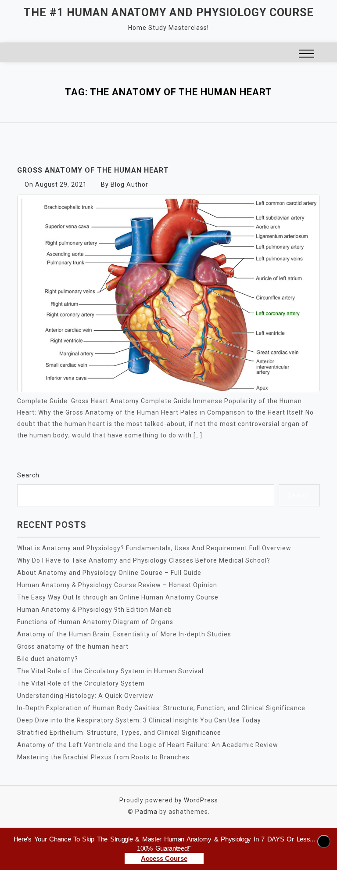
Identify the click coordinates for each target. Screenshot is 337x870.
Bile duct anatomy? (47, 658)
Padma (146, 811)
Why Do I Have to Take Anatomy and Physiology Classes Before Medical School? (143, 560)
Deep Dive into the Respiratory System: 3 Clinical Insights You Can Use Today (139, 720)
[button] (306, 54)
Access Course (164, 858)
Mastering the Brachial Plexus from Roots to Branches (103, 757)
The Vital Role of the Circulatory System (81, 683)
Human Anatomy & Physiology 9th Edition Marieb (94, 609)
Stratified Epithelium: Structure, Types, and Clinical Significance (119, 732)
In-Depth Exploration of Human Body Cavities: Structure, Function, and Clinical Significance (161, 707)
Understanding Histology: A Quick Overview (85, 695)
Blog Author (129, 184)
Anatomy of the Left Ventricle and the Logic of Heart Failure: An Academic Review (147, 744)
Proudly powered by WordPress (168, 800)
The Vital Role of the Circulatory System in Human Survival (110, 671)
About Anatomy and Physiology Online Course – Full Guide (109, 572)
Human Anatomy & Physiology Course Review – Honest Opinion (117, 584)
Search (28, 475)
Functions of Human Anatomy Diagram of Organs (95, 621)
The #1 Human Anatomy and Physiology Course (169, 12)
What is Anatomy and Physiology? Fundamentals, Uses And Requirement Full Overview (154, 548)
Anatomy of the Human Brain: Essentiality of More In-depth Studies (124, 634)
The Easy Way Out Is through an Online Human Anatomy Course (118, 597)
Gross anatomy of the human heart (93, 170)
